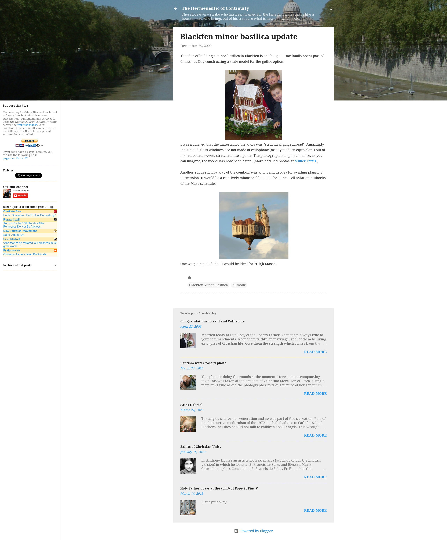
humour (239, 285)
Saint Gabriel (191, 405)
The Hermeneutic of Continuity (215, 8)
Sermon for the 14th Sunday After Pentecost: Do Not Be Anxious (23, 225)
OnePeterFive (12, 211)
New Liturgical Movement (20, 230)
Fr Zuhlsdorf (11, 239)
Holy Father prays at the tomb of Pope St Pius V (219, 488)
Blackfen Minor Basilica (208, 285)
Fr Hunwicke (11, 250)
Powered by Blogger (255, 531)
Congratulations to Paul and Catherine (212, 321)
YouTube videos (27, 125)
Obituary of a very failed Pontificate (24, 254)
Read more (315, 352)
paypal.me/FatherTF (15, 158)
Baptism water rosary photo (203, 363)
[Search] (331, 9)
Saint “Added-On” (14, 234)
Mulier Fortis (305, 161)
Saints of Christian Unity (200, 446)
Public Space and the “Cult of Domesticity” (29, 215)
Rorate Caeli (11, 219)
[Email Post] (189, 278)
